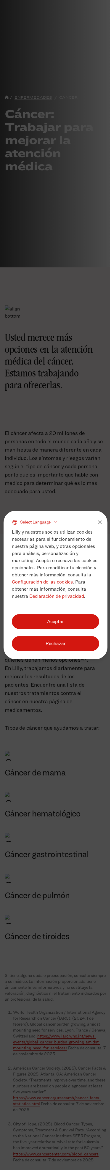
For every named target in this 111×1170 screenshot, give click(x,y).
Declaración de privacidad (56, 596)
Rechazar (56, 643)
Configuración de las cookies (42, 582)
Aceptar (55, 621)
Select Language (35, 521)
